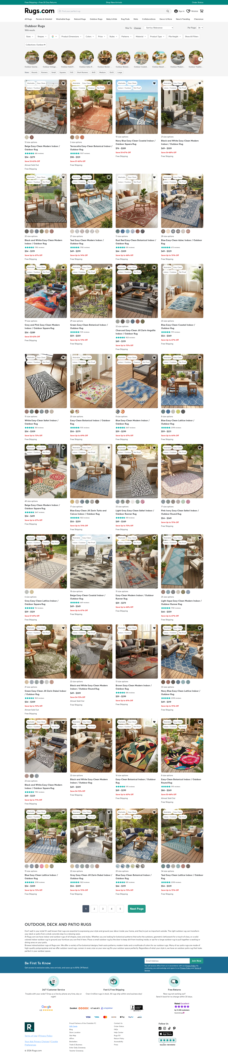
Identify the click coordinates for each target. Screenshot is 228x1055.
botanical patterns (124, 937)
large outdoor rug (167, 939)
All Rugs (28, 19)
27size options (76, 236)
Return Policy (119, 1038)
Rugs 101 (117, 1035)
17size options (76, 507)
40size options (31, 501)
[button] (30, 36)
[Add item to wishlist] (63, 83)
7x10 (71, 72)
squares (63, 72)
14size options (122, 775)
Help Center (118, 1032)
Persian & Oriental (44, 19)
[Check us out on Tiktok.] (169, 1028)
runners (44, 72)
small (54, 72)
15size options (31, 416)
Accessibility (118, 1041)
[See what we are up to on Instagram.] (164, 1028)
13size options (122, 681)
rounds (34, 72)
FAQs (116, 1029)
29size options (76, 321)
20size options (31, 236)
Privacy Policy (190, 966)
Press (116, 1045)
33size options (122, 507)
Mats (136, 19)
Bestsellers (73, 1041)
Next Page (137, 908)
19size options (31, 321)
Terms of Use (31, 1035)
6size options (30, 597)
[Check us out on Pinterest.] (174, 1028)
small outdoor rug (102, 939)
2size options (76, 142)
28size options (167, 236)
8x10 (93, 72)
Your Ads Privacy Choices (37, 1041)
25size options (167, 597)
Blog (71, 1029)
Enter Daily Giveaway (77, 1048)
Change (137, 28)
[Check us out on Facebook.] (160, 1028)
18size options (76, 591)
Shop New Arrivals (114, 2)
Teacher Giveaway (76, 1051)
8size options (121, 416)
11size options (122, 236)
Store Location (74, 1032)
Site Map (72, 1035)
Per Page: (192, 28)
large (120, 72)
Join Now (196, 960)
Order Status (197, 2)
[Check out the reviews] (167, 1042)
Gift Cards (73, 1026)
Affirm (71, 1038)
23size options (167, 321)
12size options (31, 142)
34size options (167, 871)
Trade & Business (75, 1045)
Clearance (198, 19)
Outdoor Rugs (96, 19)
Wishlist (194, 11)
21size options (167, 137)
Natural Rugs (80, 19)
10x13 (112, 72)
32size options (122, 326)
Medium (102, 72)
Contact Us (118, 1023)
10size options (122, 137)
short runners (82, 72)
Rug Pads (125, 19)
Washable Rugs (63, 19)
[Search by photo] (60, 11)
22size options (76, 681)
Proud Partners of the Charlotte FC (82, 1023)
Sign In (181, 11)
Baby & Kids (111, 19)
